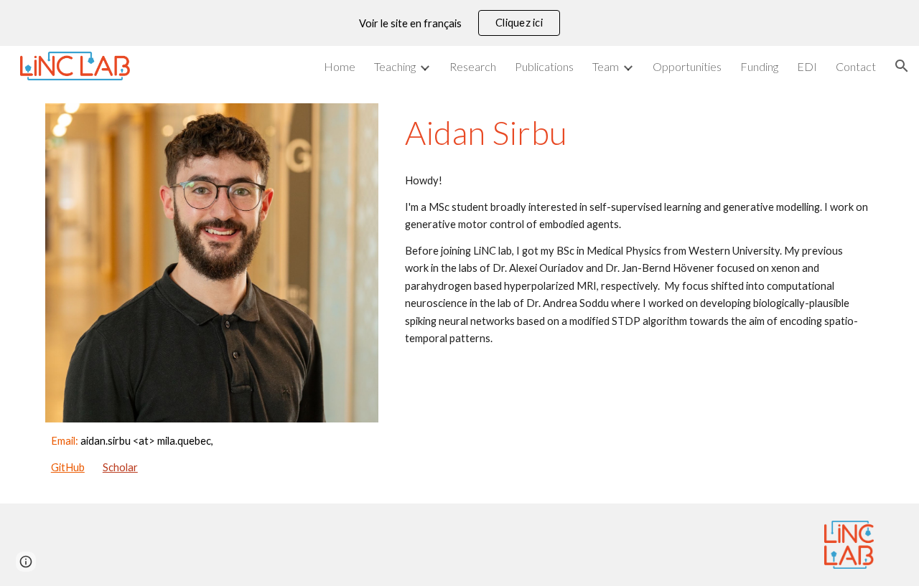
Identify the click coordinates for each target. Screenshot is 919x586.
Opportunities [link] (687, 66)
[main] (211, 454)
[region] (459, 23)
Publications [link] (544, 66)
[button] (902, 66)
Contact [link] (856, 66)
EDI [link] (807, 66)
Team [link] (605, 66)
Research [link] (472, 66)
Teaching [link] (395, 66)
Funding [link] (759, 66)
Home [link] (339, 66)
